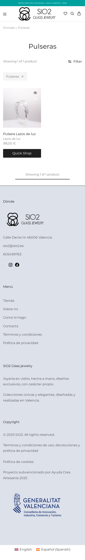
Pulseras (12, 76)
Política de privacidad (20, 343)
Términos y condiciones (22, 334)
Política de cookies (18, 462)
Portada (9, 28)
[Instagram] (10, 266)
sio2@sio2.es (13, 246)
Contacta (10, 326)
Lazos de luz (11, 139)
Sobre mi (10, 309)
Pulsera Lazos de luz (19, 134)
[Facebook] (17, 266)
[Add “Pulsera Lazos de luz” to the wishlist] (35, 99)
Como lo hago (14, 317)
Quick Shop (22, 153)
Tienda (8, 301)
